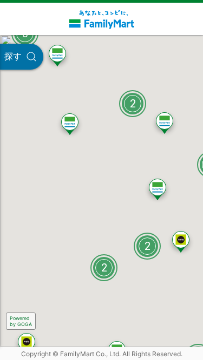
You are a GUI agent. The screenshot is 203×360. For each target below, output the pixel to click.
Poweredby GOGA (21, 321)
